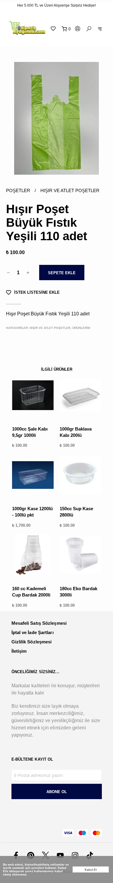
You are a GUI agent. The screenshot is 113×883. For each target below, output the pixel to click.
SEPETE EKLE (62, 273)
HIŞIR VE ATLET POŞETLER (69, 190)
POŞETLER (23, 190)
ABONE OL (56, 791)
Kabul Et (91, 869)
